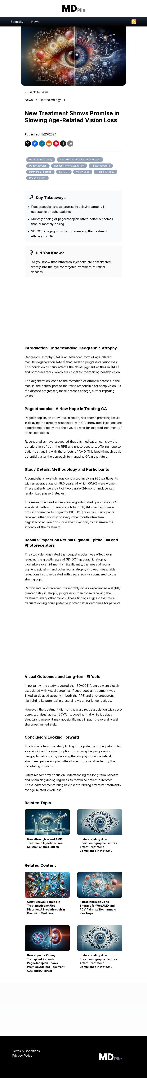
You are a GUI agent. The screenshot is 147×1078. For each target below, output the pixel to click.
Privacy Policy (22, 1055)
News (35, 22)
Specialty (17, 22)
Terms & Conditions (26, 1051)
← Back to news (36, 92)
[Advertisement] (73, 311)
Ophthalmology (50, 100)
